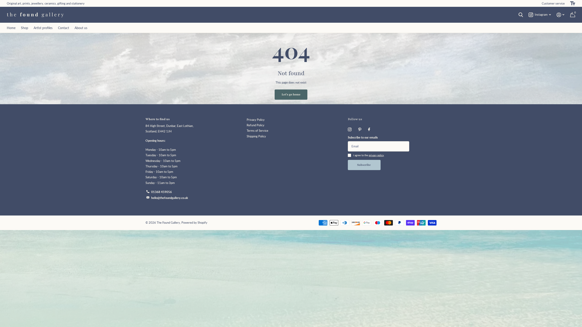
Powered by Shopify (194, 222)
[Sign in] (560, 15)
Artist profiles (43, 28)
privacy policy (376, 155)
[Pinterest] (359, 129)
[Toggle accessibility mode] (572, 3)
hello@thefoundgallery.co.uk (169, 198)
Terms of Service (257, 130)
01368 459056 (161, 192)
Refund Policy (255, 125)
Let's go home (291, 94)
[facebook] (369, 129)
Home (11, 28)
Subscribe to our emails (363, 137)
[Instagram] (349, 129)
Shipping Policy (256, 136)
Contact (63, 28)
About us (81, 28)
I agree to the (368, 155)
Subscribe (364, 165)
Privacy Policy (256, 119)
